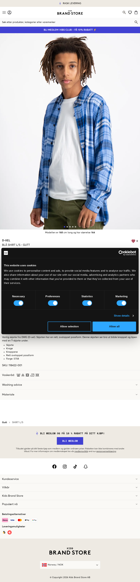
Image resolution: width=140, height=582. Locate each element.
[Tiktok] (75, 467)
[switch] (53, 303)
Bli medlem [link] (70, 441)
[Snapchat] (85, 467)
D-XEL (6, 240)
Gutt (4, 422)
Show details (121, 315)
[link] (70, 12)
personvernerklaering (106, 451)
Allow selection (69, 326)
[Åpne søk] (124, 12)
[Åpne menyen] (4, 12)
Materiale (8, 394)
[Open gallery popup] (70, 131)
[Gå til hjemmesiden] (70, 12)
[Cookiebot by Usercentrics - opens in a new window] (121, 253)
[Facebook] (54, 467)
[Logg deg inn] (9, 12)
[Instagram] (65, 467)
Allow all (114, 326)
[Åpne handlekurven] (136, 12)
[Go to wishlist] (130, 12)
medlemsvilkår (81, 451)
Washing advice (12, 384)
